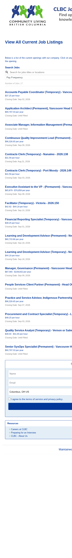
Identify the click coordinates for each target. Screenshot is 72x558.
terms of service (34, 399)
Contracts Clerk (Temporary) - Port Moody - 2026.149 (38, 170)
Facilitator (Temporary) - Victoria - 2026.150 (32, 203)
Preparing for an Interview (23, 432)
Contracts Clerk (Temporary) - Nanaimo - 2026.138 (36, 154)
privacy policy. (55, 399)
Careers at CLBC (19, 429)
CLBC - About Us (19, 436)
